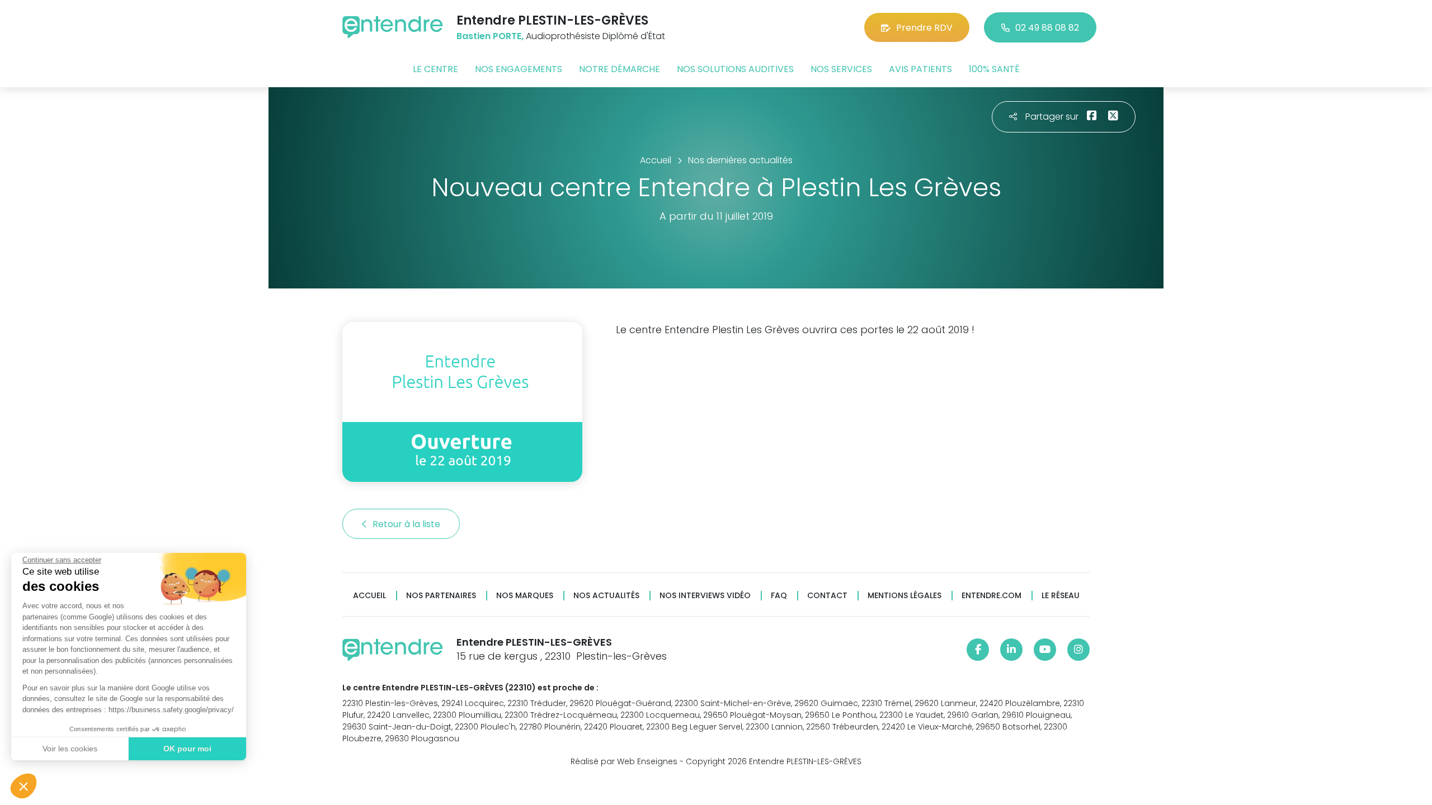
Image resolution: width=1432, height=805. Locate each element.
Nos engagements (518, 69)
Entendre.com (991, 595)
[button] (23, 786)
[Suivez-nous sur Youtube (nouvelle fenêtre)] (1045, 649)
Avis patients (920, 69)
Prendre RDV (924, 27)
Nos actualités (606, 595)
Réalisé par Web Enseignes (624, 761)
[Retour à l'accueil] (392, 27)
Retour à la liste (407, 524)
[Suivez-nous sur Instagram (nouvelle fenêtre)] (1078, 649)
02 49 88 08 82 (1047, 27)
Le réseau (1061, 595)
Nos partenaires (441, 595)
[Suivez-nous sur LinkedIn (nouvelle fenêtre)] (1011, 649)
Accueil (369, 595)
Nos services (841, 69)
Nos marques (524, 595)
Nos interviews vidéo (705, 595)
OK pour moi (187, 748)
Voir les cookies (70, 748)
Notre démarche (619, 69)
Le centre (435, 69)
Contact (827, 595)
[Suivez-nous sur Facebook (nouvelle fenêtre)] (978, 649)
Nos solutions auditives (735, 69)
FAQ (779, 595)
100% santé (994, 69)
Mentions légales (904, 595)
